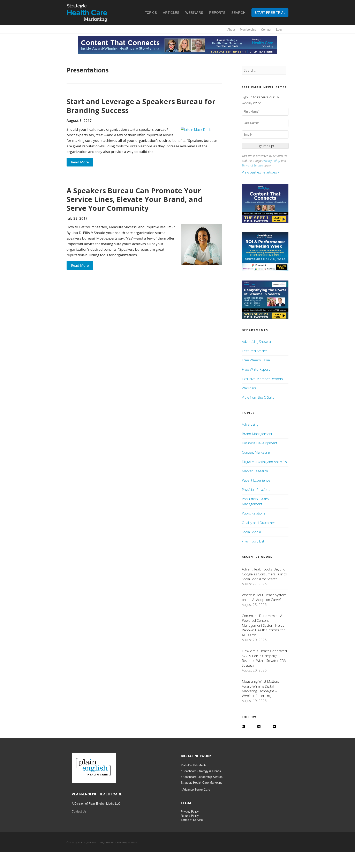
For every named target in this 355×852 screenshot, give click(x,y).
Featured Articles (254, 350)
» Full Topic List (253, 541)
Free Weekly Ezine (256, 360)
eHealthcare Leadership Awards (201, 777)
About (231, 29)
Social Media (251, 532)
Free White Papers (256, 369)
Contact (266, 29)
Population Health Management (255, 501)
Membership (248, 29)
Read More (80, 162)
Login (279, 29)
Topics (151, 12)
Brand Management (257, 433)
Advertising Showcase (258, 341)
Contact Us (79, 811)
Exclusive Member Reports (262, 378)
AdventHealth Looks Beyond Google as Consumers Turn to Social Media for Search (264, 574)
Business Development (259, 443)
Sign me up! (265, 145)
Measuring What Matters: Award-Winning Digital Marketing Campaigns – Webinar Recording (261, 688)
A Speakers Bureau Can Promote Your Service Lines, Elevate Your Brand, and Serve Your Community (134, 199)
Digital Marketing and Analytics (264, 461)
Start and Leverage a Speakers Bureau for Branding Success (141, 106)
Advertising (250, 424)
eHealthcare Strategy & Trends (201, 771)
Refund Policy (190, 816)
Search (238, 12)
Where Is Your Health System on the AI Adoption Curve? (264, 597)
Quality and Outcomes (258, 522)
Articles (171, 12)
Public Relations (253, 513)
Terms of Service (252, 165)
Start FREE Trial (270, 12)
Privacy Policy (271, 161)
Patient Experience (256, 480)
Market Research (255, 471)
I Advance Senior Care (195, 789)
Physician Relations (256, 489)
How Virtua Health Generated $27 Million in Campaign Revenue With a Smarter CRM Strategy (264, 658)
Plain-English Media (193, 765)
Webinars (194, 12)
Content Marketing (256, 452)
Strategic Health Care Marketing (201, 782)
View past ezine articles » (261, 172)
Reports (217, 12)
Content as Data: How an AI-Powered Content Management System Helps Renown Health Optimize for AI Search (263, 625)
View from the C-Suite (258, 397)
